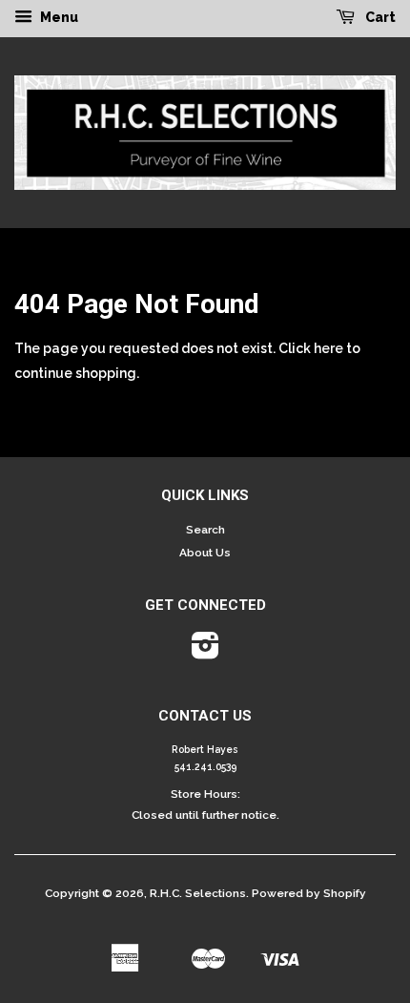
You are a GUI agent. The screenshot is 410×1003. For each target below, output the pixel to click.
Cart (379, 17)
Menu (57, 17)
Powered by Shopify (309, 893)
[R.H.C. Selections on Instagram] (205, 652)
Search (205, 529)
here (328, 348)
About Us (205, 552)
